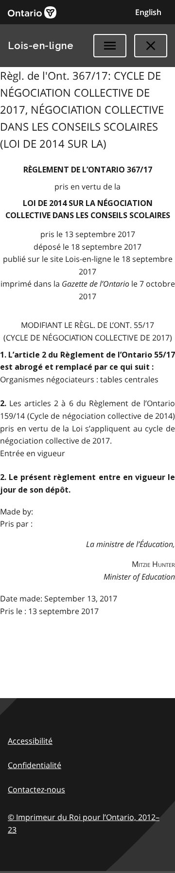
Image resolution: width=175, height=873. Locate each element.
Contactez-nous (36, 789)
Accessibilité (30, 741)
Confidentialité (34, 765)
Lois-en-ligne (40, 45)
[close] (150, 45)
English (148, 12)
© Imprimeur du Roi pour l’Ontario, (83, 823)
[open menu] (109, 45)
